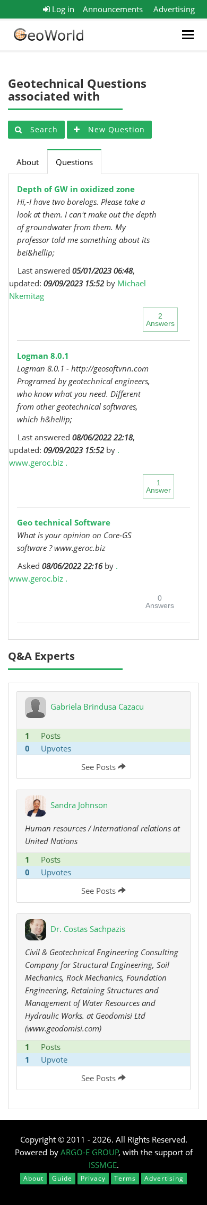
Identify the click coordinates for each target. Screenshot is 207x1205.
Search (43, 129)
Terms (125, 1178)
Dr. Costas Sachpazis (87, 928)
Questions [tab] (74, 162)
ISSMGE (103, 1164)
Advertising (174, 9)
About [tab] (27, 162)
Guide (62, 1178)
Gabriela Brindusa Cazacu (97, 706)
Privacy (93, 1178)
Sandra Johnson (79, 805)
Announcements (113, 9)
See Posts (99, 767)
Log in (62, 9)
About (33, 1178)
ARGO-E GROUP (90, 1152)
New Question (115, 129)
